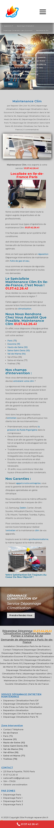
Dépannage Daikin (11, 653)
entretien (11, 418)
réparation (43, 254)
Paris (33, 177)
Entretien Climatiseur (39, 677)
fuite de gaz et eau (19, 261)
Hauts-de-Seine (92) (17, 347)
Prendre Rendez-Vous (20, 615)
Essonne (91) (13, 344)
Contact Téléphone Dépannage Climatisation (26, 650)
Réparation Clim (30, 653)
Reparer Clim (17, 106)
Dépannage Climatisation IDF (22, 597)
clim (37, 530)
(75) (11, 736)
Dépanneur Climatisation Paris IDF (21, 700)
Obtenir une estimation (15, 784)
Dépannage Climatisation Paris (34, 667)
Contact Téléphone (13, 729)
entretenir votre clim (23, 381)
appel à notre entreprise (28, 483)
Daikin (23, 508)
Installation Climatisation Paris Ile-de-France (26, 646)
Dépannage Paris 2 (13, 801)
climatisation (24, 309)
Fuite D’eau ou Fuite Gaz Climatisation (22, 707)
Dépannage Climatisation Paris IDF (21, 704)
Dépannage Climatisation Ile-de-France (26, 670)
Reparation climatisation (16, 710)
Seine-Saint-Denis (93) (18, 350)
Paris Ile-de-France (39, 684)
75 (15, 341)
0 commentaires (31, 129)
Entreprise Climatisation (37, 680)
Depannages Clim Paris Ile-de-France (22, 713)
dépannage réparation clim (37, 673)
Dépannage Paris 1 (12, 798)
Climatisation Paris (12, 673)
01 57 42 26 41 (10, 775)
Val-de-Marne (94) (16, 354)
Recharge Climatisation (15, 677)
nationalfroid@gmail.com (16, 778)
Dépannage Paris (12, 795)
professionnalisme (38, 539)
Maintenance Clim (13, 680)
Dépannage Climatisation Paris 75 (20, 717)
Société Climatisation (16, 684)
